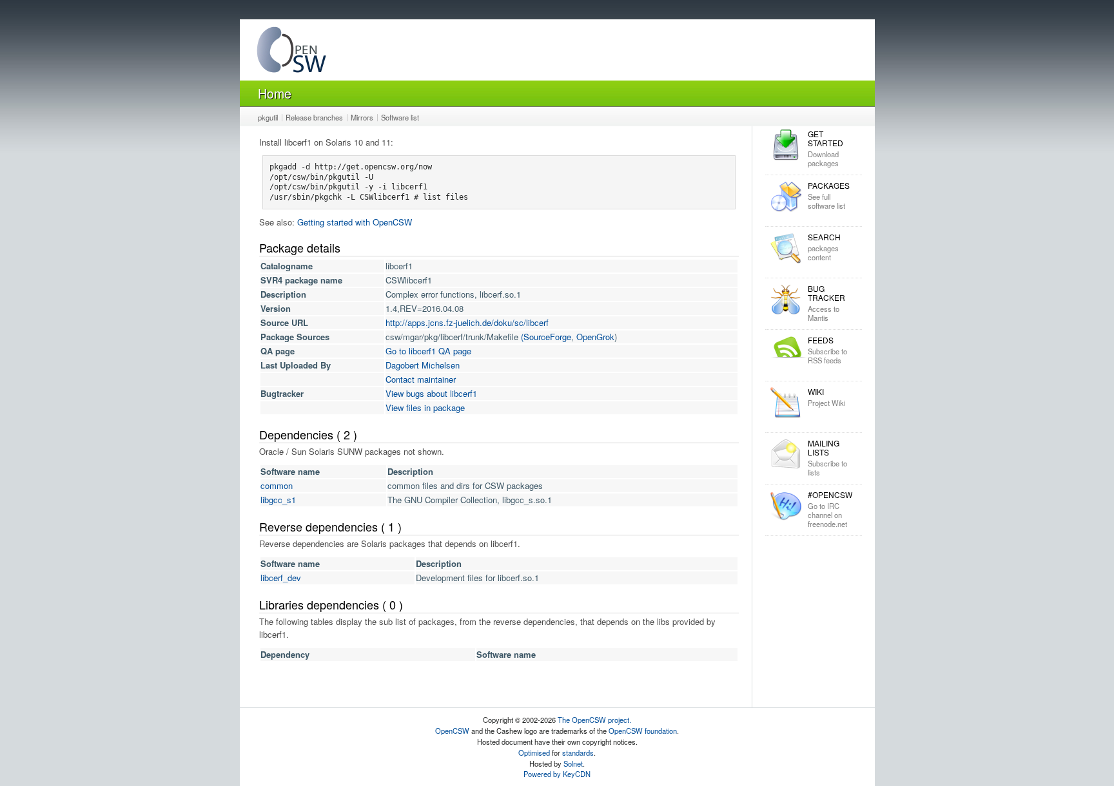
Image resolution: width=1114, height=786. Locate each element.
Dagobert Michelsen (423, 365)
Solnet (573, 763)
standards (578, 752)
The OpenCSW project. (594, 719)
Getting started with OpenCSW (354, 222)
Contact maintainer (421, 379)
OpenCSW (452, 730)
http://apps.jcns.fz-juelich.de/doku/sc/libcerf (467, 322)
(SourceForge (546, 337)
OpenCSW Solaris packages (291, 52)
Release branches (314, 117)
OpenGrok (595, 337)
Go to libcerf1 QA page (428, 351)
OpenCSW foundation (643, 730)
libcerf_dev (280, 577)
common (276, 485)
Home (274, 93)
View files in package (425, 407)
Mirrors (362, 117)
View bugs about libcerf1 (431, 393)
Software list (400, 117)
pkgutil (268, 117)
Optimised (534, 752)
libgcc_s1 (278, 500)
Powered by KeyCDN (557, 774)
